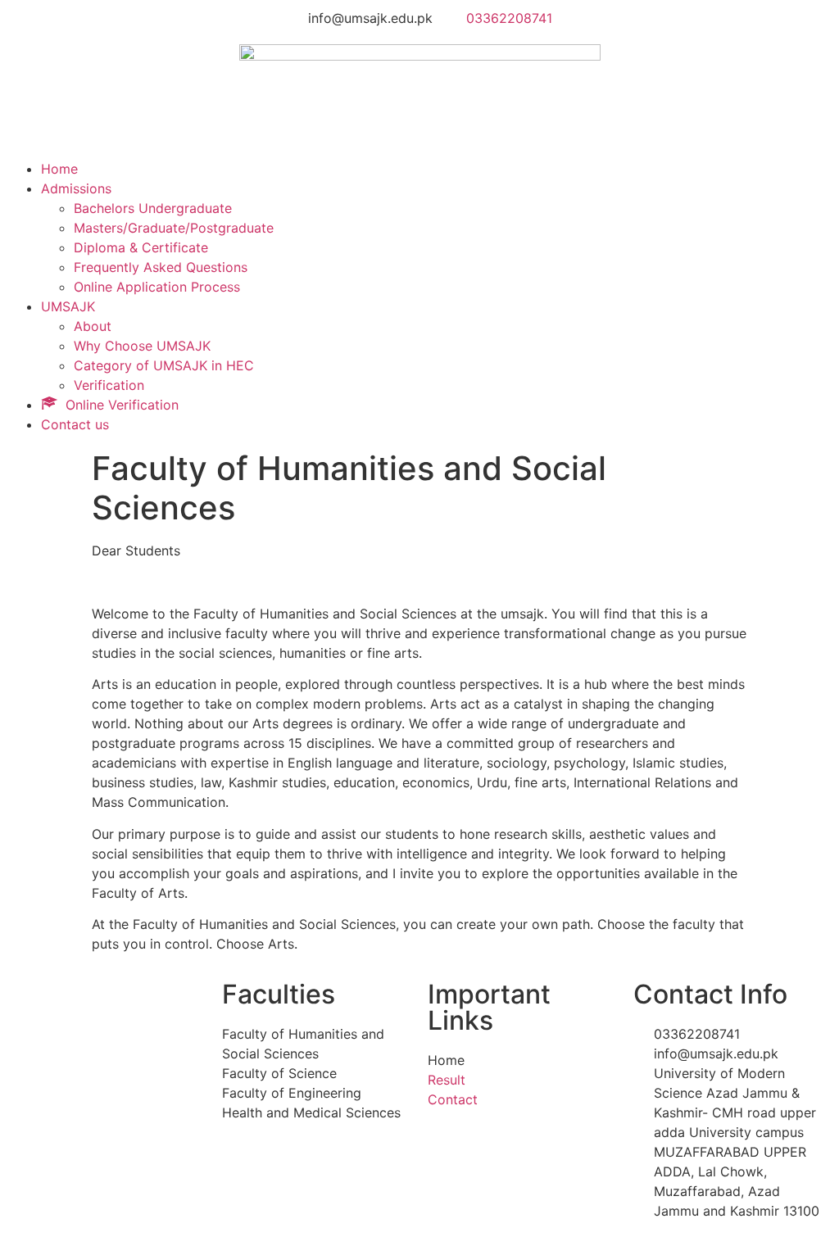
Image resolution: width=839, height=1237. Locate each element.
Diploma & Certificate (141, 247)
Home (59, 169)
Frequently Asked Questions (160, 267)
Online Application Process (157, 287)
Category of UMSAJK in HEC (164, 365)
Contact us (75, 424)
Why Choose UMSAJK (142, 346)
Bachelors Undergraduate (153, 208)
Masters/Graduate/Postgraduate (174, 228)
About (92, 326)
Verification (109, 385)
